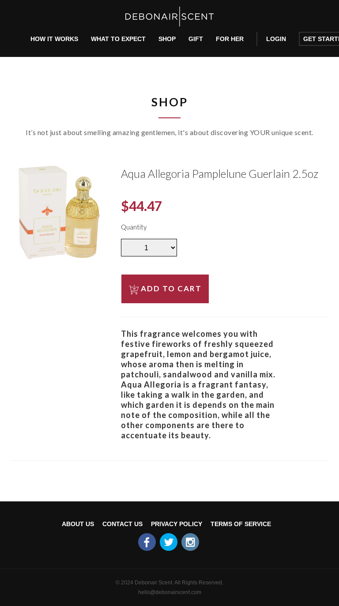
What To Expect (118, 38)
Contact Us (122, 523)
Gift (195, 38)
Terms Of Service (241, 523)
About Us (78, 523)
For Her (230, 38)
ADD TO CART (171, 288)
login (276, 38)
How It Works (54, 38)
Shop (167, 38)
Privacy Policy (176, 523)
